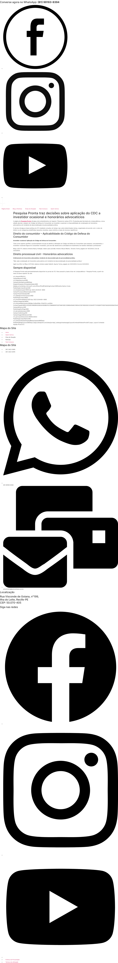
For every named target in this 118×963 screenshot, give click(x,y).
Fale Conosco (43, 209)
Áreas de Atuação (30, 209)
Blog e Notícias (17, 209)
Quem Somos (55, 209)
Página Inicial (6, 209)
